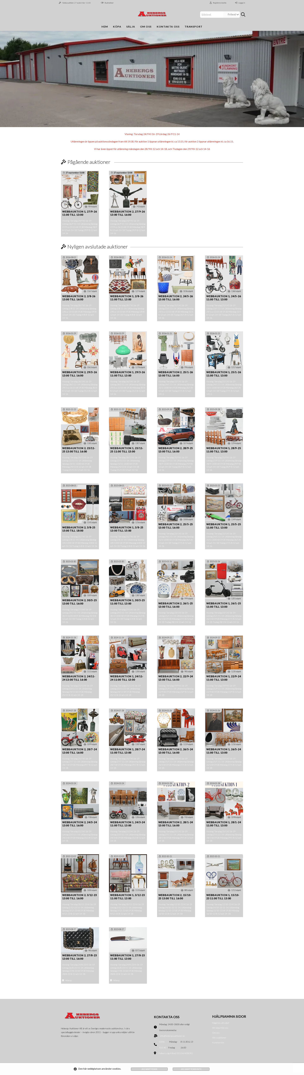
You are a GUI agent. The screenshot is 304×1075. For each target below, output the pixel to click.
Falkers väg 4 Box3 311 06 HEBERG (176, 1053)
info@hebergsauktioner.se (172, 1035)
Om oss (146, 26)
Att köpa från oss (220, 1027)
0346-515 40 (162, 1044)
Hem (104, 26)
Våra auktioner (219, 1037)
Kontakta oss (168, 26)
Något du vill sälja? (220, 1023)
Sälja (130, 26)
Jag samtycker (149, 1069)
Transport (193, 26)
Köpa (117, 26)
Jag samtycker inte (191, 1069)
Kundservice (218, 1042)
